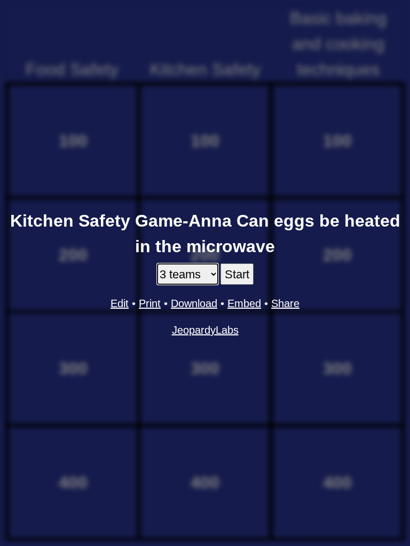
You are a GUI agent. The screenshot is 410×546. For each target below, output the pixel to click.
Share (285, 303)
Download (194, 303)
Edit (120, 303)
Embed (244, 303)
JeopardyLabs (205, 330)
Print (150, 303)
